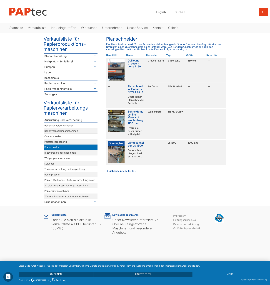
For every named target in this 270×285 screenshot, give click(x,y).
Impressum (179, 215)
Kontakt (157, 28)
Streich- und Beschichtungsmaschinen (66, 185)
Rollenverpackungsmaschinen (61, 130)
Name (129, 55)
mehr (230, 274)
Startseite (16, 28)
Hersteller (152, 55)
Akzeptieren (143, 274)
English (161, 12)
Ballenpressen (52, 174)
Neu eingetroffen (63, 28)
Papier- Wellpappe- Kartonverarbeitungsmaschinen (71, 180)
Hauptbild (111, 55)
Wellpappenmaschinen (57, 158)
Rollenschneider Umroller (58, 125)
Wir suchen (89, 28)
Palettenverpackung (55, 141)
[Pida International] (219, 218)
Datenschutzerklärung (186, 224)
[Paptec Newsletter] (107, 216)
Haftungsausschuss (184, 219)
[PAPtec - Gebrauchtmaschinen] (30, 12)
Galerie (173, 28)
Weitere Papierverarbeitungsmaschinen (66, 196)
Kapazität (212, 55)
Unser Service (137, 28)
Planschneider (52, 147)
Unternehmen (112, 28)
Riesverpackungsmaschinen (60, 152)
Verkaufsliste (37, 28)
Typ (168, 55)
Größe (189, 55)
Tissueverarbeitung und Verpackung (64, 169)
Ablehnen (56, 274)
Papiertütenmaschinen (57, 190)
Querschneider (52, 136)
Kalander (49, 163)
